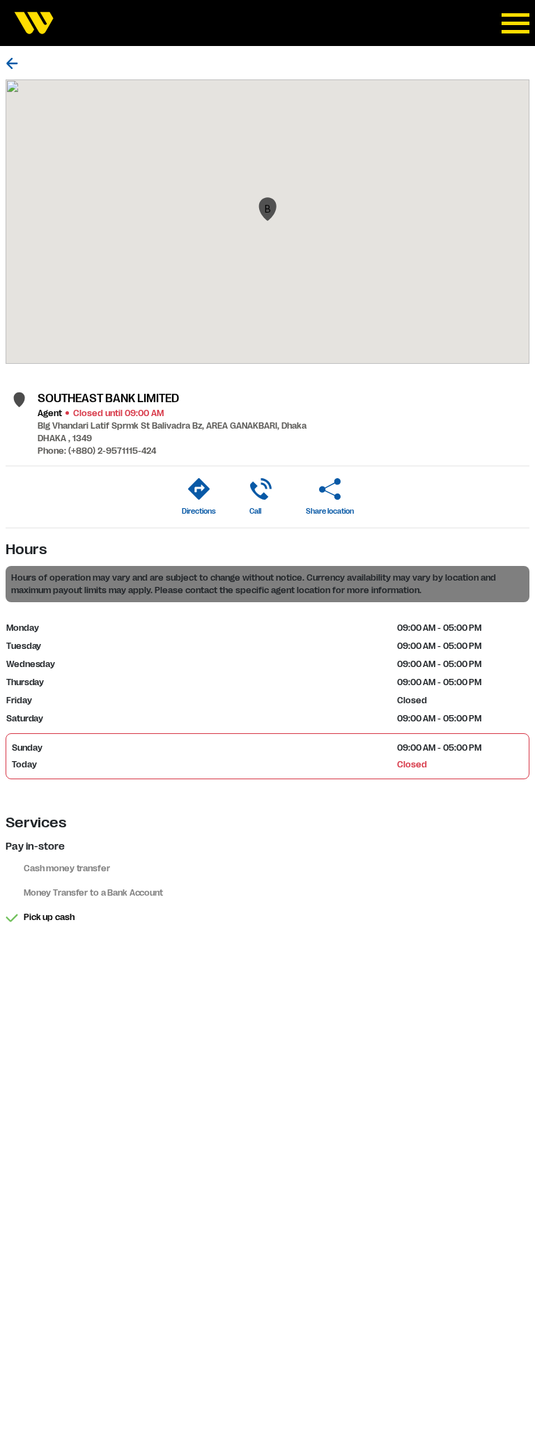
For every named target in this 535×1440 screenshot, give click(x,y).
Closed (411, 764)
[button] (267, 209)
